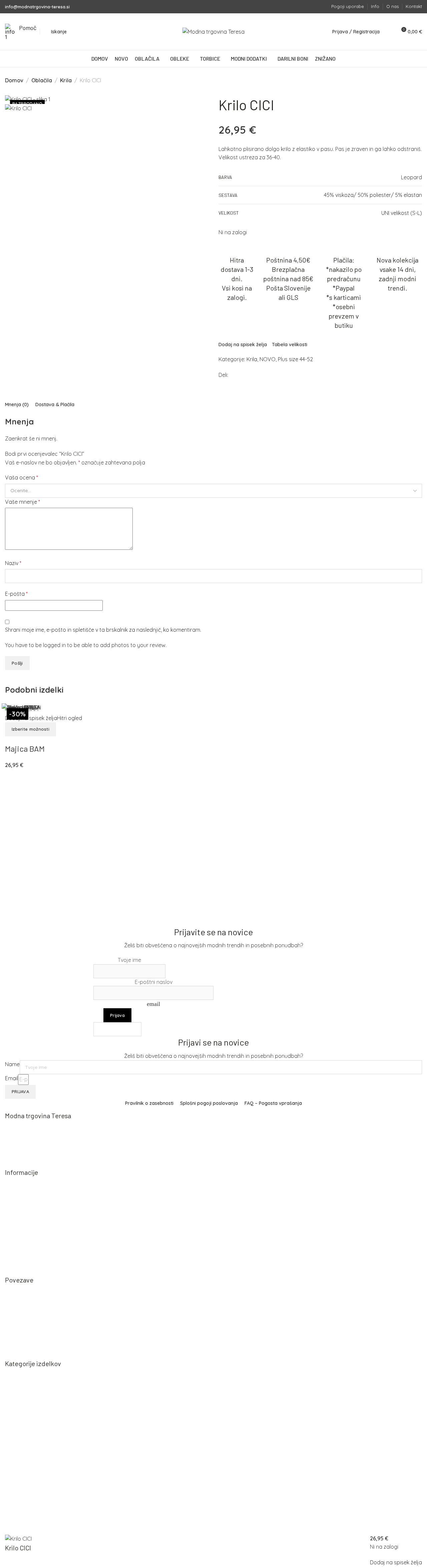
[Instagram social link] (322, 6)
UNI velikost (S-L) (401, 213)
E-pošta (16, 593)
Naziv (13, 563)
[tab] (17, 404)
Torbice (21, 1407)
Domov (14, 80)
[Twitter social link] (241, 375)
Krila (66, 80)
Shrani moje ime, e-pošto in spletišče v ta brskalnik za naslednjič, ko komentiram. (103, 629)
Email (11, 1078)
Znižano (21, 1431)
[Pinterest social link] (236, 375)
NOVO (268, 359)
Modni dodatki (29, 1419)
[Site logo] (213, 31)
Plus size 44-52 (295, 359)
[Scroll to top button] (412, 1552)
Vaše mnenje (22, 501)
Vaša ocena (21, 477)
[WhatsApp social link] (248, 375)
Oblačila (41, 80)
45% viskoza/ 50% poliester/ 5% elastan (373, 195)
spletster (56, 1529)
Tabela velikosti (289, 344)
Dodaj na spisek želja (243, 344)
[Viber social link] (254, 375)
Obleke (20, 1396)
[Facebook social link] (313, 6)
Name (12, 1064)
